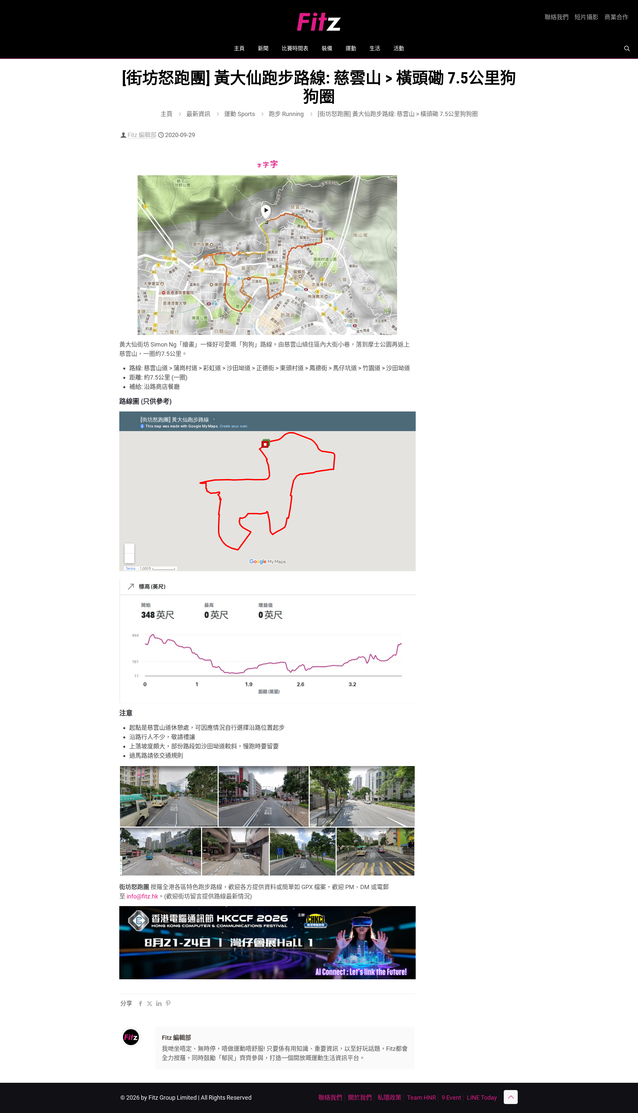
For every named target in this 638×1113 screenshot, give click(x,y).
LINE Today (482, 1097)
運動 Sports (239, 113)
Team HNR (421, 1097)
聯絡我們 (557, 17)
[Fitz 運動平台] (319, 19)
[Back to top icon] (511, 1097)
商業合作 (616, 17)
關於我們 (360, 1097)
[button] (168, 796)
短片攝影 (586, 17)
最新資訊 (198, 113)
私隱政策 (389, 1097)
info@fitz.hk (142, 896)
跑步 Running (286, 113)
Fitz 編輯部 (142, 134)
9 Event (451, 1097)
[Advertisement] (473, 238)
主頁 (166, 113)
